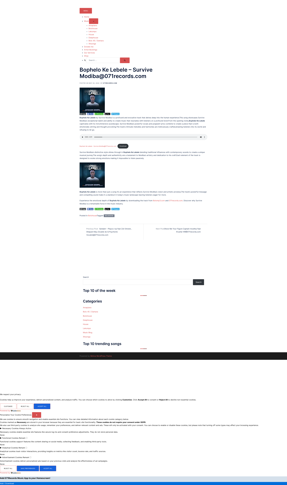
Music (86, 21)
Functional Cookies (10, 438)
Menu (86, 11)
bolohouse (109, 216)
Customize (8, 406)
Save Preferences (28, 468)
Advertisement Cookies (12, 457)
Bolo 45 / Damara (96, 41)
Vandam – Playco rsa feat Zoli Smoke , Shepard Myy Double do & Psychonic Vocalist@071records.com (109, 232)
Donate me (88, 47)
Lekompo (93, 31)
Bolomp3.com (159, 200)
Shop (86, 56)
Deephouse (93, 37)
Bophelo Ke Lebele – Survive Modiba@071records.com (98, 146)
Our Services (89, 53)
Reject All (25, 406)
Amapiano (93, 25)
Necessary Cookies (10, 428)
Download (123, 146)
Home (86, 17)
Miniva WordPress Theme (101, 356)
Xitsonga (92, 44)
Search (86, 277)
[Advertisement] (143, 259)
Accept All (42, 406)
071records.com (110, 83)
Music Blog (87, 332)
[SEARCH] (125, 60)
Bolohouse (93, 28)
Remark (22, 438)
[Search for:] (101, 60)
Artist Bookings (90, 50)
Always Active (25, 428)
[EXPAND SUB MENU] (93, 21)
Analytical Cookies (10, 448)
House (91, 34)
